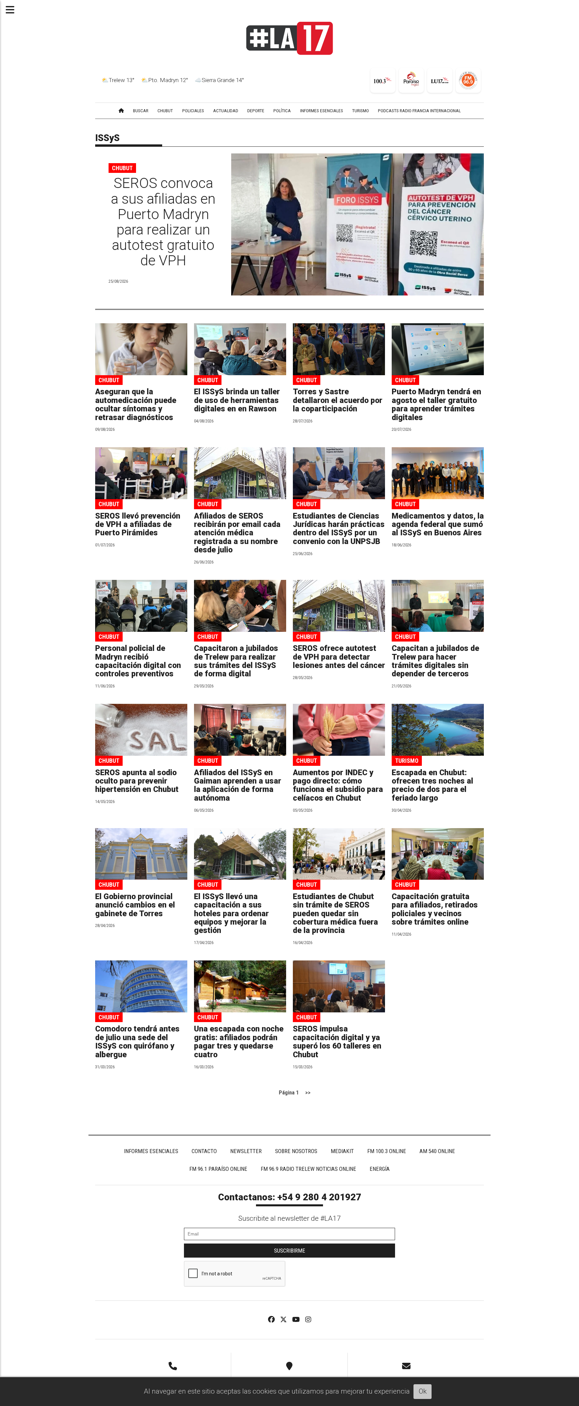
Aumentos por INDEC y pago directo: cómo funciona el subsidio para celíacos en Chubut (338, 785)
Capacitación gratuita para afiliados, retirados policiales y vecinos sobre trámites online (435, 909)
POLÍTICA (282, 110)
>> (308, 1092)
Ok (423, 1391)
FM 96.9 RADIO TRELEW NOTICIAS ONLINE (308, 1168)
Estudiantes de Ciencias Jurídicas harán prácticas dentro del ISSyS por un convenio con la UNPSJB (339, 529)
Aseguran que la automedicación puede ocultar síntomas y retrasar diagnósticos (135, 404)
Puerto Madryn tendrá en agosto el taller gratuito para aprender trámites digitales (436, 404)
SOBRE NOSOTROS (296, 1151)
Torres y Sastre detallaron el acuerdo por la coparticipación (337, 400)
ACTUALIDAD (225, 110)
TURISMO (360, 110)
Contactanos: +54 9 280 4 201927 (289, 1197)
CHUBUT (165, 110)
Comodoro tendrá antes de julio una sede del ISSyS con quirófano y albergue (137, 1041)
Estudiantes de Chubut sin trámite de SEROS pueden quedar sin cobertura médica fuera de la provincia (335, 913)
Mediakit (342, 1151)
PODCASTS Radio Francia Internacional (419, 110)
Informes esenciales (321, 110)
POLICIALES (193, 110)
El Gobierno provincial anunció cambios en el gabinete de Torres (135, 905)
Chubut (122, 168)
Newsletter (246, 1151)
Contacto (204, 1151)
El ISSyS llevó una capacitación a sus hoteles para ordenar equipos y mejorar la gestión (231, 913)
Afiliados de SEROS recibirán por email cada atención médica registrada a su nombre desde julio (237, 533)
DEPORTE (255, 110)
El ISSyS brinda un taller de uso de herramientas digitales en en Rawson (237, 400)
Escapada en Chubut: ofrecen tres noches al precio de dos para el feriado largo (432, 785)
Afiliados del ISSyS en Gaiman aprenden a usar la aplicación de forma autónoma (237, 785)
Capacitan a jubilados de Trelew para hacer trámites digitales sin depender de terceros (435, 661)
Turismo (407, 760)
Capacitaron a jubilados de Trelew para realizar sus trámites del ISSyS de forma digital (236, 661)
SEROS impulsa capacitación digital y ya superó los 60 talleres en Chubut (337, 1041)
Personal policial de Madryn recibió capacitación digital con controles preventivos (138, 661)
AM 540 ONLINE (437, 1151)
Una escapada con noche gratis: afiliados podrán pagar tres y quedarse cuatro (238, 1041)
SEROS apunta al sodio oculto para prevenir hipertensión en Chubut (137, 781)
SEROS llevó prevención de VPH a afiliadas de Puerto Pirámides (137, 525)
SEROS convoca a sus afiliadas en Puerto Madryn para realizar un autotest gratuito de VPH (163, 222)
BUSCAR (140, 110)
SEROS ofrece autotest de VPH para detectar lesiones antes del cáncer (339, 657)
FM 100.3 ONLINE (386, 1151)
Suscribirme (289, 1250)
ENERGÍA (380, 1168)
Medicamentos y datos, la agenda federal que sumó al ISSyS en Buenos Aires (438, 525)
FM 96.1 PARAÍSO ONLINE (218, 1168)
